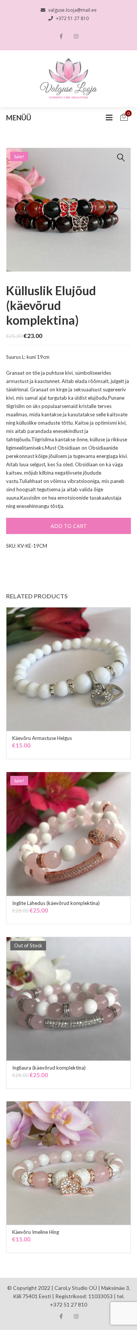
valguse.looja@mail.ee (72, 10)
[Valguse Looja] (68, 78)
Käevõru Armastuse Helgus (42, 738)
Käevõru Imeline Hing (35, 1232)
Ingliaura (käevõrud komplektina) (49, 1068)
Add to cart (69, 526)
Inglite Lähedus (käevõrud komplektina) (56, 903)
